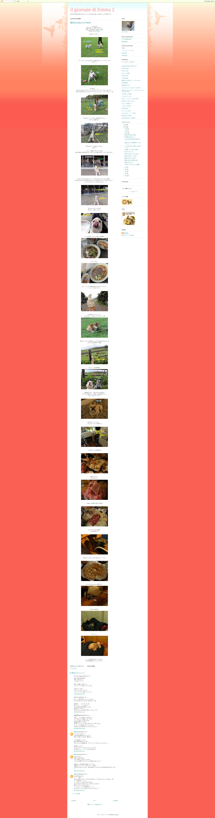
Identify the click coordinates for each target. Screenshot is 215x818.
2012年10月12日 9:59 (79, 694)
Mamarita (76, 731)
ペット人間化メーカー (133, 191)
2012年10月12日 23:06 (79, 728)
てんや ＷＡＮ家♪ (126, 106)
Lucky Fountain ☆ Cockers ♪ (129, 118)
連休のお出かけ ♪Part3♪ (130, 156)
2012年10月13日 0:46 (79, 751)
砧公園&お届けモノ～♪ (130, 137)
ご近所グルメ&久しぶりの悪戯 (131, 164)
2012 (125, 127)
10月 (126, 133)
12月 (126, 128)
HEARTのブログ (126, 85)
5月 (126, 175)
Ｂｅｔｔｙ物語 (125, 73)
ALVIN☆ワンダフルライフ (128, 101)
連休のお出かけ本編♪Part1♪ (131, 160)
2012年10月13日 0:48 (79, 770)
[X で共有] (91, 666)
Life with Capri (125, 68)
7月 (126, 171)
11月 (126, 131)
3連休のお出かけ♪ (128, 162)
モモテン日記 (125, 71)
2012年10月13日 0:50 (79, 790)
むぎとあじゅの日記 (127, 94)
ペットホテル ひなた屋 (128, 62)
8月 (126, 169)
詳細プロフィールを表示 (128, 235)
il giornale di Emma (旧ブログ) (129, 66)
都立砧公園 (124, 41)
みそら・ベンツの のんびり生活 (130, 98)
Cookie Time (125, 75)
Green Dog (124, 55)
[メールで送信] (88, 666)
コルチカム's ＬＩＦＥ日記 (129, 113)
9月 (126, 167)
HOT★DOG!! (125, 83)
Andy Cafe (124, 53)
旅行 (75, 668)
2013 (125, 124)
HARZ (123, 48)
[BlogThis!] (89, 666)
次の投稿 (73, 800)
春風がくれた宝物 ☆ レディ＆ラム (131, 80)
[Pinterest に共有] (94, 666)
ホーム (94, 800)
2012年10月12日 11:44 (79, 712)
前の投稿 (115, 800)
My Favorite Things (126, 115)
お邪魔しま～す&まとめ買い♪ (131, 149)
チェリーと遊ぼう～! (127, 103)
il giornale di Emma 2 (92, 9)
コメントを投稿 (76, 793)
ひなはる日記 (125, 78)
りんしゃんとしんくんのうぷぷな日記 (131, 87)
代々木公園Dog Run (126, 39)
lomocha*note (125, 108)
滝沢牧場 (97, 31)
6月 (126, 173)
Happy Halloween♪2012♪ (130, 135)
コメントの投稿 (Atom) (96, 804)
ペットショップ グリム (128, 50)
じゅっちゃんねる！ (127, 110)
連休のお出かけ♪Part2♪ (130, 158)
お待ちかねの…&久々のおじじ (131, 153)
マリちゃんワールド (127, 96)
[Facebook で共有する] (93, 666)
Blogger (117, 814)
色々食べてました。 (129, 151)
